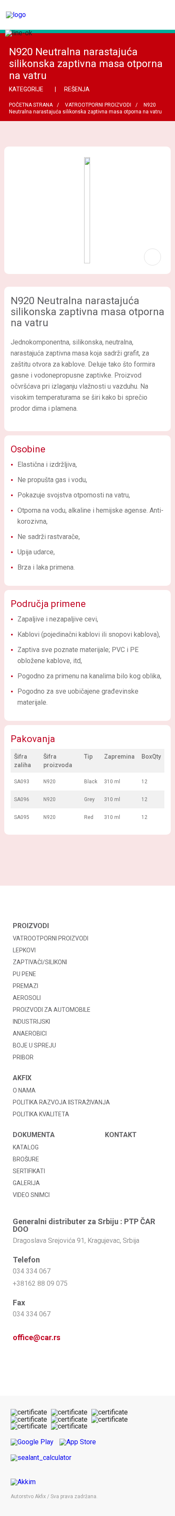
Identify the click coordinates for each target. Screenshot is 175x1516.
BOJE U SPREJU (34, 1045)
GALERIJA (26, 1183)
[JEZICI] (133, 19)
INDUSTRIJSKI (31, 1021)
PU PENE (24, 974)
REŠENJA (77, 89)
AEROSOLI (27, 997)
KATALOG (26, 1147)
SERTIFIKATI (29, 1171)
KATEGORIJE (27, 89)
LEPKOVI (24, 950)
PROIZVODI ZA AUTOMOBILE (51, 1009)
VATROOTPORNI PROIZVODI (98, 105)
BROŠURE (26, 1159)
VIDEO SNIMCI (31, 1194)
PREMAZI (25, 985)
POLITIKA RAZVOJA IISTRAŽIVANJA (61, 1102)
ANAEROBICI (30, 1033)
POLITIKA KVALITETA (41, 1114)
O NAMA (24, 1090)
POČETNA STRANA (31, 105)
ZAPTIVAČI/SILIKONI (40, 962)
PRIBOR (23, 1057)
